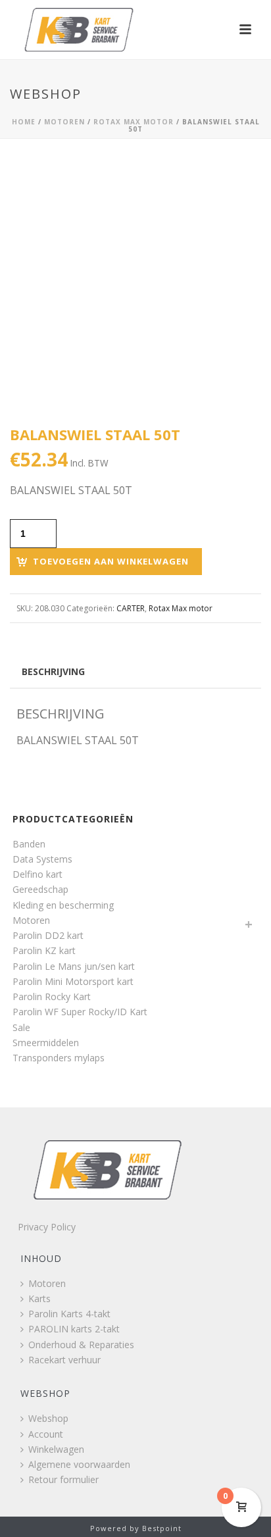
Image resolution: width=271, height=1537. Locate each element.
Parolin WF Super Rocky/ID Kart (79, 1011)
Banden (28, 844)
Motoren (64, 121)
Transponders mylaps (58, 1057)
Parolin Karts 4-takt (69, 1313)
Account (45, 1434)
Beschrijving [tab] (53, 671)
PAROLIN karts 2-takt (74, 1329)
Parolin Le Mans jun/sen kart (73, 966)
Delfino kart (37, 874)
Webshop (48, 1418)
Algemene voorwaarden (79, 1464)
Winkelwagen (56, 1449)
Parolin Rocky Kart (51, 996)
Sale (21, 1027)
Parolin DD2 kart (48, 935)
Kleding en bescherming (63, 905)
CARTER (130, 608)
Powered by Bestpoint (136, 1528)
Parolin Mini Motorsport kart (73, 981)
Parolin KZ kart (44, 950)
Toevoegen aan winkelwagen (111, 561)
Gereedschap (40, 889)
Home (24, 121)
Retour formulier (63, 1479)
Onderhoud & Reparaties (81, 1344)
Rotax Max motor (133, 121)
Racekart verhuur (64, 1359)
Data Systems (42, 859)
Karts (39, 1298)
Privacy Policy (47, 1227)
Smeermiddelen (45, 1042)
